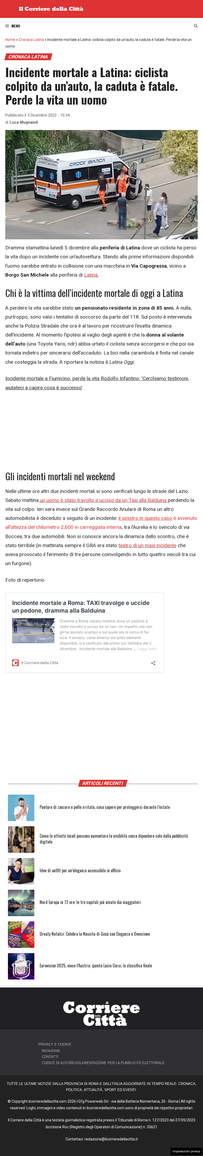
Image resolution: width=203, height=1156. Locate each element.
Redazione (51, 1051)
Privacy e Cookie (54, 1044)
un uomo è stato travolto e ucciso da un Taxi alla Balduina (103, 500)
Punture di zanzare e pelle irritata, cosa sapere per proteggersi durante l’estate (105, 807)
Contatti (50, 1057)
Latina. (91, 275)
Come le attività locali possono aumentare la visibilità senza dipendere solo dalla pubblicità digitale (114, 839)
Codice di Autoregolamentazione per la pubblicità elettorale (103, 1063)
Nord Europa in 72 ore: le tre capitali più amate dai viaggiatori (90, 902)
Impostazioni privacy (186, 1151)
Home (10, 40)
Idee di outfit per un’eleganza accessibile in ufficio (80, 870)
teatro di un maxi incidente (147, 545)
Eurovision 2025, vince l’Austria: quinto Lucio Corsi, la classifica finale (96, 965)
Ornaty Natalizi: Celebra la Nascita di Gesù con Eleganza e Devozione (95, 934)
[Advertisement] (101, 431)
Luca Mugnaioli (24, 122)
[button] (196, 26)
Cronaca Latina (31, 40)
